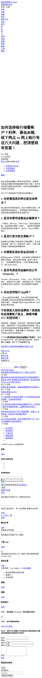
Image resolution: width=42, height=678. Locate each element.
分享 (17, 162)
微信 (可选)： (6, 645)
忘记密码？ (23, 485)
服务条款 (9, 438)
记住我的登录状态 (10, 485)
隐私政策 (9, 435)
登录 (16, 367)
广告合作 (9, 433)
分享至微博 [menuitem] (10, 171)
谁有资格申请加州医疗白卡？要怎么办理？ (18, 372)
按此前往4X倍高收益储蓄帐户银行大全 (17, 346)
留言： (4, 655)
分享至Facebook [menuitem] (12, 166)
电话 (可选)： (6, 643)
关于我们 (9, 428)
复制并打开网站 (7, 675)
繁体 (3, 175)
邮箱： (4, 640)
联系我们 (9, 431)
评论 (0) (4, 162)
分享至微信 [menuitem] (10, 168)
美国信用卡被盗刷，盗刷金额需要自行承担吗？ (20, 387)
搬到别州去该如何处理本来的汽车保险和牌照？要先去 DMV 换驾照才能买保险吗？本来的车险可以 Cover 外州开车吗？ (20, 379)
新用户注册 (5, 490)
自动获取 (27, 568)
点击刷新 (22, 509)
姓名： (4, 638)
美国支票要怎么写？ (9, 392)
